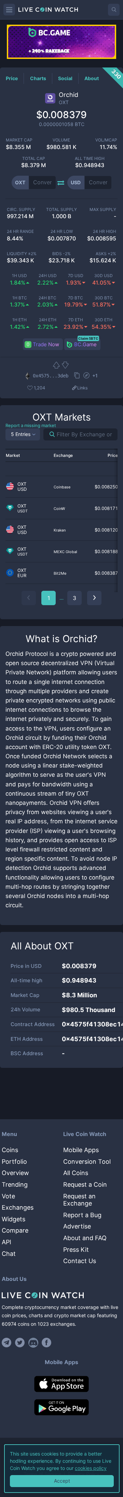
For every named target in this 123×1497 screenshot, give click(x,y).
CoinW (59, 508)
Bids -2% (61, 253)
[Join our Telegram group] (7, 1342)
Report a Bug (82, 1215)
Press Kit (76, 1249)
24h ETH (47, 319)
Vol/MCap (106, 140)
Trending (15, 1184)
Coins (10, 1149)
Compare (15, 1230)
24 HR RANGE (20, 231)
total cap (33, 158)
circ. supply (21, 209)
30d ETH (103, 319)
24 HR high (104, 231)
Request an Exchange (79, 1200)
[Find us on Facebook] (46, 1342)
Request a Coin (85, 1184)
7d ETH (75, 319)
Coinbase (62, 487)
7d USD (75, 275)
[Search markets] (49, 434)
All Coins (75, 1172)
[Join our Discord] (33, 1342)
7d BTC (75, 298)
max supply (103, 209)
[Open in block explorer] (86, 376)
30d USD (103, 275)
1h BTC (19, 298)
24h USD (48, 275)
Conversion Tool (87, 1161)
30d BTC (104, 298)
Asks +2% (106, 253)
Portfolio (14, 1161)
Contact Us (79, 1260)
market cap (19, 140)
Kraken (60, 530)
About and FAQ (85, 1238)
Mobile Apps (81, 1149)
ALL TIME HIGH (90, 158)
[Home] (61, 1295)
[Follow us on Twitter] (20, 1342)
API (6, 1242)
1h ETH (19, 319)
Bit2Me (60, 573)
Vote (8, 1196)
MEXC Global (65, 551)
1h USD (19, 275)
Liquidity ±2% (22, 253)
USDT (22, 511)
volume (61, 140)
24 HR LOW (62, 231)
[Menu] (9, 9)
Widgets (13, 1219)
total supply (61, 209)
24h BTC (47, 298)
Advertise (77, 1226)
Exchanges (17, 1207)
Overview (15, 1172)
